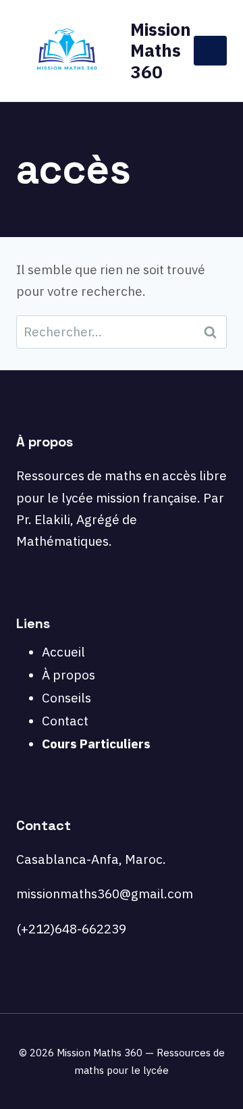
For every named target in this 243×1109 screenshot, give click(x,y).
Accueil (63, 652)
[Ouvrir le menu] (210, 50)
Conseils (66, 698)
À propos (68, 675)
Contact (65, 721)
